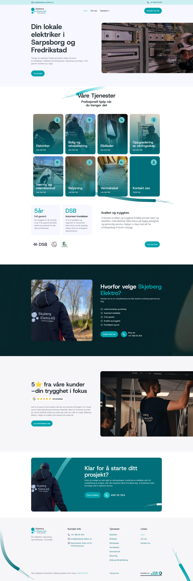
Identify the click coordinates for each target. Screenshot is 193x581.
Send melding (92, 495)
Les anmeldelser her (42, 423)
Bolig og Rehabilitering (118, 560)
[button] (105, 10)
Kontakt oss (145, 543)
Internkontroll (114, 551)
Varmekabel (114, 547)
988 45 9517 (83, 573)
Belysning (113, 556)
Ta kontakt (38, 73)
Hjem (85, 11)
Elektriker (113, 535)
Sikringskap (114, 543)
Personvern (114, 573)
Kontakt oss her (153, 11)
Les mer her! (152, 244)
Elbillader (113, 539)
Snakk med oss (109, 334)
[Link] (38, 11)
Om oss (94, 11)
